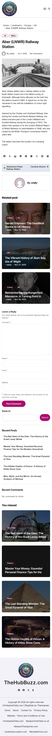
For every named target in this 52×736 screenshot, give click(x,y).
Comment (6, 322)
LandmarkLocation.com (15, 731)
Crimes (10, 218)
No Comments (36, 53)
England (10, 634)
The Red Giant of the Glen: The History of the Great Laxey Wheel (26, 437)
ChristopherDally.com (13, 721)
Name (5, 358)
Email (4, 370)
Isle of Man (11, 528)
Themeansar (43, 705)
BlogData (29, 705)
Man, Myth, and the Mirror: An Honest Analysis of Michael (22, 477)
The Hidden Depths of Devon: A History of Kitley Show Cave (24, 467)
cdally (34, 182)
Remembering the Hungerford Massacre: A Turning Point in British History (23, 296)
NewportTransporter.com (26, 726)
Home (7, 710)
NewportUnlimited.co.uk (37, 721)
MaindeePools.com (38, 731)
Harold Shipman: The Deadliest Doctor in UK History (24, 225)
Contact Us (26, 710)
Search (6, 411)
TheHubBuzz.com (26, 682)
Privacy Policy (41, 710)
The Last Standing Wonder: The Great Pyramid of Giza (26, 457)
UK (5, 36)
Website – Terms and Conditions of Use (26, 715)
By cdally (11, 53)
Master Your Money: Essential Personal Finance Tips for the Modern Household (23, 447)
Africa (9, 598)
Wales (13, 36)
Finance (10, 563)
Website (5, 382)
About (15, 710)
